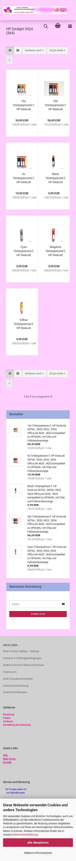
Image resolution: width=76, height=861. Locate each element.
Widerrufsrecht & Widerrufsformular (23, 665)
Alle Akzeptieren (38, 842)
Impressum (9, 671)
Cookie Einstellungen (15, 692)
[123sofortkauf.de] (33, 10)
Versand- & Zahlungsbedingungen (22, 658)
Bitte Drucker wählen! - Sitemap (21, 651)
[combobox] (34, 50)
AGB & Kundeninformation (18, 678)
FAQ (5, 755)
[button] (10, 50)
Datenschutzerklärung (25, 834)
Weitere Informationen (38, 853)
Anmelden (38, 614)
